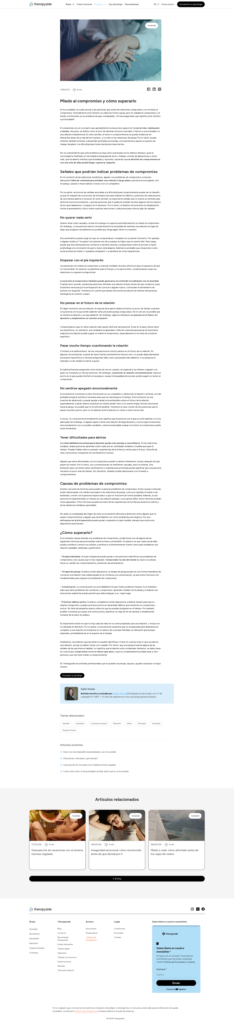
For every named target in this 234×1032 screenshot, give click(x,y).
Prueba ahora (91, 933)
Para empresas (132, 4)
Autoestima (80, 723)
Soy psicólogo (116, 4)
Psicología (142, 723)
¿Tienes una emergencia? (91, 938)
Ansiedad (65, 723)
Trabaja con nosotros (67, 957)
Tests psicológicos (66, 970)
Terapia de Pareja (69, 730)
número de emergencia (86, 1011)
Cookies (117, 937)
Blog (59, 929)
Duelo (129, 723)
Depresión (117, 723)
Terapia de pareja (36, 948)
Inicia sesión (168, 4)
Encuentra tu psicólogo (190, 4)
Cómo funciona (84, 4)
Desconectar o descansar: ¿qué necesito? (80, 758)
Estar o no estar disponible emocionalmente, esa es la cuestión (89, 752)
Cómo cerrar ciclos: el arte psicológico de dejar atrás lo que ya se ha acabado (96, 771)
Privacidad (118, 933)
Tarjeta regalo (64, 949)
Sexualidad (156, 723)
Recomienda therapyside (63, 938)
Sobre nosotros (64, 962)
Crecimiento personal (99, 723)
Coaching (33, 953)
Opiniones (62, 953)
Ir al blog (117, 878)
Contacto (62, 933)
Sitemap (61, 966)
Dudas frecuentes (65, 944)
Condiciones (119, 929)
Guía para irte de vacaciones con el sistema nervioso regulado (89, 765)
